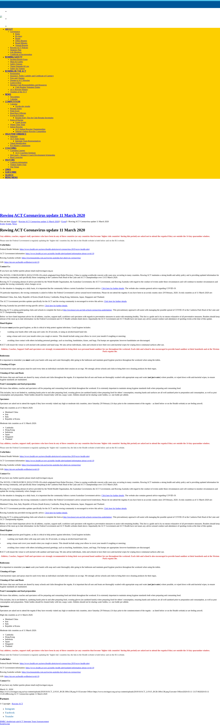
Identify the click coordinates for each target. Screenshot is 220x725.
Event (2, 224)
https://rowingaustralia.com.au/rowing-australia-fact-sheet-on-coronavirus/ (51, 258)
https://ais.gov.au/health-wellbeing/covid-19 (21, 262)
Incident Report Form (24, 18)
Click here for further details (112, 288)
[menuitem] (114, 11)
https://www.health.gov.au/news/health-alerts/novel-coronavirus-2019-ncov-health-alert (55, 249)
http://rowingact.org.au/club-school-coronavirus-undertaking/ (87, 310)
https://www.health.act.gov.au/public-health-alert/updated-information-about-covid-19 (60, 253)
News (14, 224)
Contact (14, 25)
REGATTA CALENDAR (21, 11)
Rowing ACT (17, 704)
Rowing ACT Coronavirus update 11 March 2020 (42, 215)
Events (8, 224)
